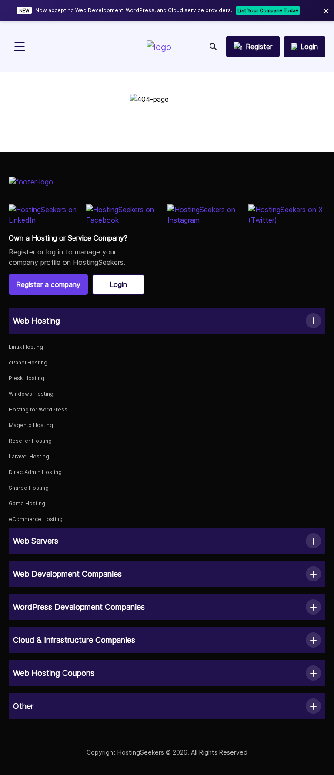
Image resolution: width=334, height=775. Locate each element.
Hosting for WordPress (38, 409)
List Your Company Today (267, 10)
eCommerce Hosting (36, 519)
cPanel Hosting (28, 362)
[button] (167, 321)
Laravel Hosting (29, 456)
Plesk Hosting (26, 378)
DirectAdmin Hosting (35, 472)
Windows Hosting (31, 394)
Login (118, 284)
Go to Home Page (167, 131)
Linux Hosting (26, 347)
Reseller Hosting (30, 441)
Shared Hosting (29, 487)
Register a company (48, 284)
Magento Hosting (31, 425)
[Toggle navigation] (19, 46)
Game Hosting (27, 503)
